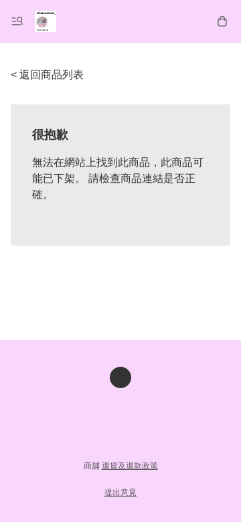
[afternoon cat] (45, 21)
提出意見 (120, 492)
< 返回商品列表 (47, 74)
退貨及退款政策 (130, 465)
